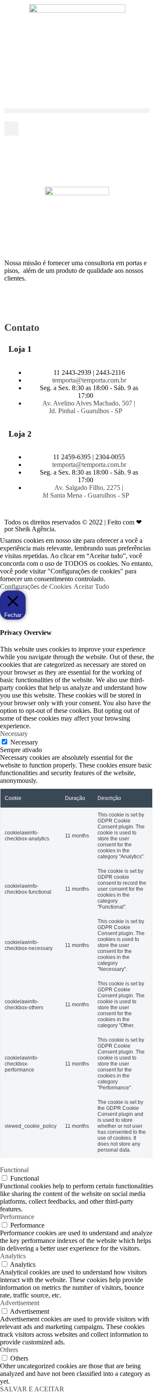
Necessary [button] (14, 733)
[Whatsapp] (61, 301)
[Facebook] (15, 301)
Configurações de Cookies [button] (35, 586)
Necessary (24, 742)
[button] (77, 110)
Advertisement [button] (19, 1302)
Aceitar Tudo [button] (91, 586)
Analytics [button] (13, 1256)
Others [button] (9, 1349)
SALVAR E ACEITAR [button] (32, 1389)
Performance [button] (17, 1216)
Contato (21, 327)
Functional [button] (14, 1169)
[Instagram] (38, 301)
